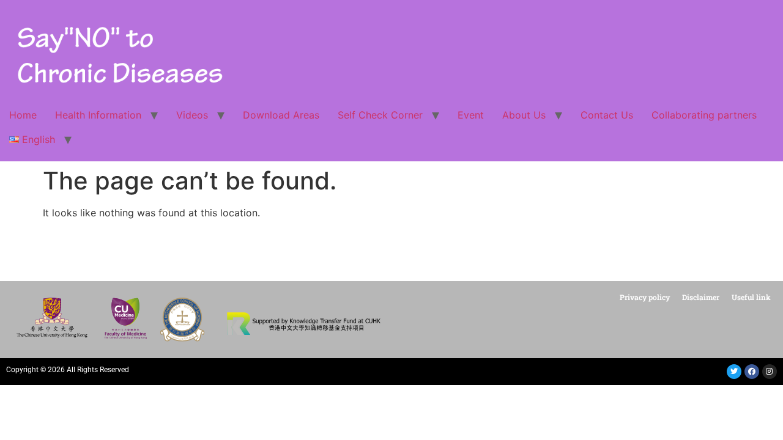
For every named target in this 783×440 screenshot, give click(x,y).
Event (471, 115)
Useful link (751, 297)
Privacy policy (645, 297)
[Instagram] (769, 371)
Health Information (98, 115)
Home (23, 115)
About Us (524, 115)
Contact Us (607, 115)
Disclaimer (700, 297)
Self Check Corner (380, 115)
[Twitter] (734, 371)
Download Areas (281, 115)
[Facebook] (751, 371)
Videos (192, 115)
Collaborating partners (704, 115)
